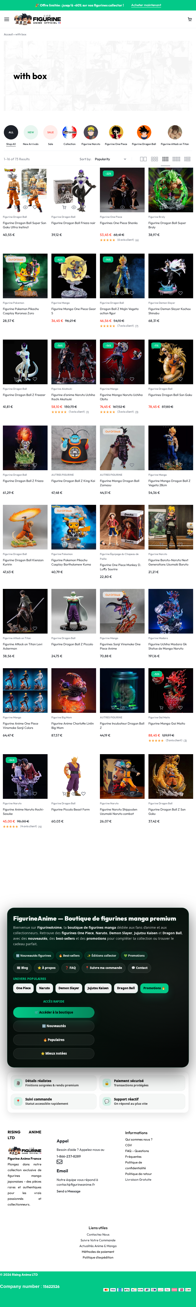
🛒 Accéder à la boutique (54, 1012)
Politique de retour (138, 1174)
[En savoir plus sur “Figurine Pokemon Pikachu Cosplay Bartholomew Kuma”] (64, 544)
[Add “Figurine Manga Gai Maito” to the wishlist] (180, 707)
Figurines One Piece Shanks (119, 223)
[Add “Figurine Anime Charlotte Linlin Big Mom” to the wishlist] (83, 707)
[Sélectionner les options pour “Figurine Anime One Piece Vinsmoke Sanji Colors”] (15, 707)
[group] (13, 135)
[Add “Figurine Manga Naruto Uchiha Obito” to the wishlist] (132, 379)
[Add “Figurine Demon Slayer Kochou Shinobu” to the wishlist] (180, 293)
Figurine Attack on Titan (17, 638)
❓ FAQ (70, 968)
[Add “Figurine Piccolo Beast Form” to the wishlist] (83, 793)
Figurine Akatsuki (61, 388)
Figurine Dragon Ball (15, 217)
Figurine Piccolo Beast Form (70, 809)
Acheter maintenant (146, 5)
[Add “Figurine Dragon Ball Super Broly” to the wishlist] (180, 207)
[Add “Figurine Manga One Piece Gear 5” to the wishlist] (83, 293)
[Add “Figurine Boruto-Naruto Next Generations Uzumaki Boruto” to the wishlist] (180, 544)
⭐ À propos (46, 968)
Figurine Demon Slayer (161, 302)
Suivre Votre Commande (98, 1240)
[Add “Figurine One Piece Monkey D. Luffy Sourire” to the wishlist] (132, 544)
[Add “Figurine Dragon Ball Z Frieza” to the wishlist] (35, 465)
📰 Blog (22, 968)
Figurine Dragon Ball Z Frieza (23, 481)
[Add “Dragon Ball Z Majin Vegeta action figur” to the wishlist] (132, 293)
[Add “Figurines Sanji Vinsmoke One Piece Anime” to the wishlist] (132, 628)
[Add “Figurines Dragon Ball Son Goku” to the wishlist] (180, 379)
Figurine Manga (60, 302)
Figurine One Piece (111, 217)
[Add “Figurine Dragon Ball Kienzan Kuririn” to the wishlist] (35, 544)
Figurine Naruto (157, 554)
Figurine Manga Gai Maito (166, 723)
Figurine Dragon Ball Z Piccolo (72, 644)
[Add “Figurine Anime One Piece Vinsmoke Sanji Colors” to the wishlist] (35, 707)
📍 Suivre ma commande (103, 968)
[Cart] (189, 19)
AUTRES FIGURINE (62, 474)
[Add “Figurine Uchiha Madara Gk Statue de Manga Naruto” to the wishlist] (180, 628)
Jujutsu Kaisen (98, 988)
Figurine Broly (156, 217)
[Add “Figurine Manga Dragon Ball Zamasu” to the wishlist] (132, 465)
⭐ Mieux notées (54, 1053)
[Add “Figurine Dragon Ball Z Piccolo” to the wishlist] (83, 628)
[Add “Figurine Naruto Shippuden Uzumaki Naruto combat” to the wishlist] (132, 793)
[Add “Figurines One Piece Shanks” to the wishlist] (132, 207)
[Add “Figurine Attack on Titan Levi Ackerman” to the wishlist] (35, 628)
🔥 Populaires (53, 1040)
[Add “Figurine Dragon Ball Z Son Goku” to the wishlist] (180, 793)
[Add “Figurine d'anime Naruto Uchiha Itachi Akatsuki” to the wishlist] (83, 379)
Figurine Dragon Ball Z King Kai (73, 481)
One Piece (23, 988)
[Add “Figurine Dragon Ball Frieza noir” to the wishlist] (83, 207)
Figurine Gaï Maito (159, 717)
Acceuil (8, 34)
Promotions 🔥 (154, 988)
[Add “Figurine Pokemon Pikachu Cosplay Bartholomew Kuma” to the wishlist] (83, 544)
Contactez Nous (98, 1234)
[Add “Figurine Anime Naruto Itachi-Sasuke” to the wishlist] (35, 793)
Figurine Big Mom (61, 717)
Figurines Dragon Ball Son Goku (170, 395)
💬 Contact (139, 968)
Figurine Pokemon (13, 302)
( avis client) (125, 239)
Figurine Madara (158, 638)
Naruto (44, 988)
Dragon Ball (126, 988)
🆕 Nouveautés (54, 1026)
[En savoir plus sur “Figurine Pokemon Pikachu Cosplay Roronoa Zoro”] (15, 293)
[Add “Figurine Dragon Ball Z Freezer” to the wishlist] (35, 379)
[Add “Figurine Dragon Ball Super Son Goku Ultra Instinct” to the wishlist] (35, 207)
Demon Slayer (69, 988)
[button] (15, 207)
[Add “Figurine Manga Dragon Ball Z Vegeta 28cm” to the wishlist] (180, 465)
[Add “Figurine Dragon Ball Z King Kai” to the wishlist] (83, 465)
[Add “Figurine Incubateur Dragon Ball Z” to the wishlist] (132, 707)
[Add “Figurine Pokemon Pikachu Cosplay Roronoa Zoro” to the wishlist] (35, 293)
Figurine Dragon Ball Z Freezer (24, 395)
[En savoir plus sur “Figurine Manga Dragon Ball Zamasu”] (112, 465)
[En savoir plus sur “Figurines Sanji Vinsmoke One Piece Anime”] (112, 628)
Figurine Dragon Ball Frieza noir (73, 223)
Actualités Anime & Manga (98, 1246)
